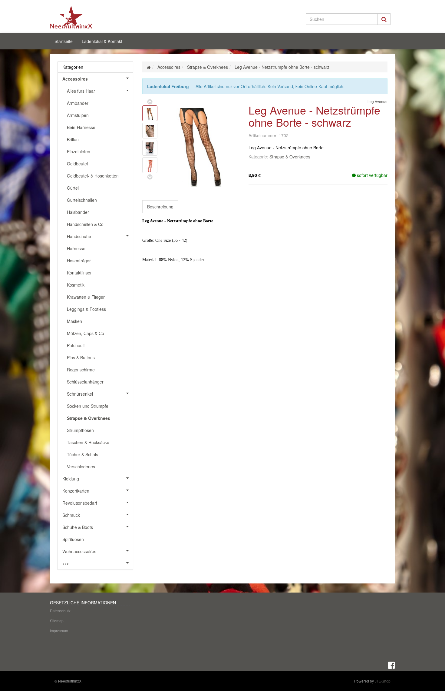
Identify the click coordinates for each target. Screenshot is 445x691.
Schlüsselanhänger (85, 382)
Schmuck (71, 515)
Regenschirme (81, 370)
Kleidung (70, 479)
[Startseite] (149, 67)
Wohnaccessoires (79, 551)
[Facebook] (391, 665)
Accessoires (75, 79)
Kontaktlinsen (80, 273)
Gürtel (73, 188)
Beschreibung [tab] (160, 207)
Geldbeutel (77, 164)
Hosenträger (79, 260)
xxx (65, 563)
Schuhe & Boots (77, 527)
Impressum (59, 630)
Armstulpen (78, 115)
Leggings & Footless (86, 309)
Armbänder (77, 103)
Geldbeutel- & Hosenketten (93, 176)
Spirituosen (73, 539)
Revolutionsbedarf (79, 503)
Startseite (63, 41)
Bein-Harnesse (81, 127)
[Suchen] (384, 19)
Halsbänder (78, 212)
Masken (74, 321)
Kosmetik (75, 285)
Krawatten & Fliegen (86, 297)
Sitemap (57, 620)
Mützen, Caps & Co (85, 333)
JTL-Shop (383, 680)
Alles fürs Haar (81, 91)
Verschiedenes (81, 466)
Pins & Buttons (81, 357)
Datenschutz (60, 610)
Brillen (73, 139)
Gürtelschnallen (82, 200)
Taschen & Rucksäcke (88, 442)
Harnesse (76, 248)
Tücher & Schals (82, 454)
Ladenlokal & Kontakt (102, 41)
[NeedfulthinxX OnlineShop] (104, 17)
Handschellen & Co (85, 224)
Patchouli (75, 345)
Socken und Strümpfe (87, 406)
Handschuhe (79, 236)
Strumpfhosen (80, 430)
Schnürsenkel (80, 394)
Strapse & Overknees (289, 157)
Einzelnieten (78, 151)
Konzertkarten (75, 491)
